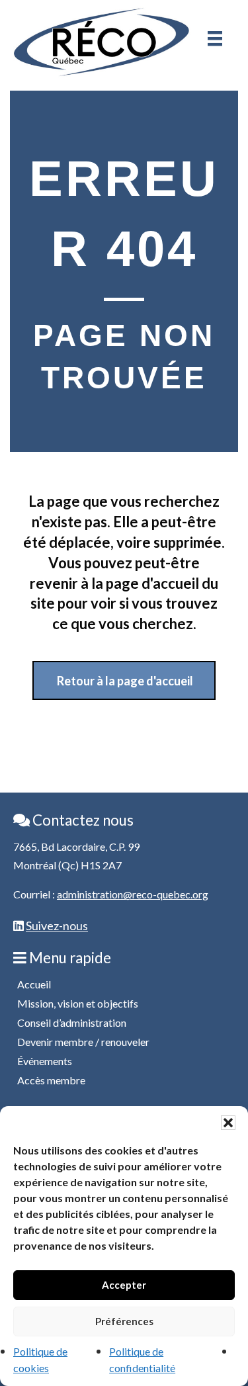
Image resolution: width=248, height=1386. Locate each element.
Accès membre (51, 1080)
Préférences (124, 1321)
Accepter (124, 1285)
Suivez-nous (57, 925)
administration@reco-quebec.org (132, 894)
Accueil (34, 984)
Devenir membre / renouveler (83, 1041)
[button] (228, 1122)
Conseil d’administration (71, 1022)
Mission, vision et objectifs (77, 1003)
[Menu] (214, 38)
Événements (44, 1061)
